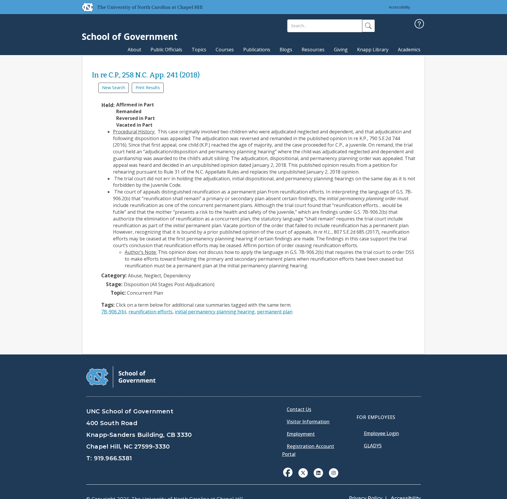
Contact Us (299, 409)
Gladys (373, 445)
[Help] (419, 24)
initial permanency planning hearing (215, 311)
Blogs (286, 49)
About (134, 49)
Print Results (148, 87)
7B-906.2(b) (113, 311)
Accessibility (399, 7)
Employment (301, 434)
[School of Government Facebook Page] (288, 472)
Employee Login (381, 433)
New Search (113, 87)
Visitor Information (308, 421)
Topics (199, 49)
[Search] (368, 25)
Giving (341, 49)
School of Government (130, 36)
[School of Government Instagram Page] (333, 472)
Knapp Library (372, 49)
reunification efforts (151, 311)
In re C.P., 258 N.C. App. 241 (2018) (146, 75)
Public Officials (166, 49)
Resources (313, 49)
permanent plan (275, 311)
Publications (256, 49)
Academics (409, 49)
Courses (225, 49)
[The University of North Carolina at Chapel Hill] (85, 7)
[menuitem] (289, 476)
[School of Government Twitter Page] (303, 472)
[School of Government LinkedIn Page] (318, 472)
